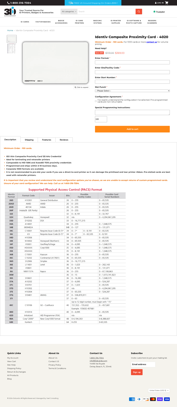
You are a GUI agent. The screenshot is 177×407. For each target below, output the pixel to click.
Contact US (54, 361)
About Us (53, 358)
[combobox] (106, 11)
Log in (160, 3)
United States (158, 390)
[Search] (139, 11)
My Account (12, 358)
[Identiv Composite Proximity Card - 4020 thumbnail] (11, 39)
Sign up (137, 372)
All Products (12, 375)
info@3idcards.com (98, 361)
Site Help (11, 365)
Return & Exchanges (16, 372)
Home (10, 30)
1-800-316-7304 (20, 2)
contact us (151, 42)
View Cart (11, 361)
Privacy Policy (55, 365)
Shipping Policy (14, 368)
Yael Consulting (52, 398)
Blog (9, 379)
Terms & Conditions (57, 368)
